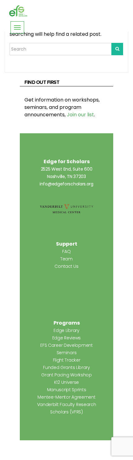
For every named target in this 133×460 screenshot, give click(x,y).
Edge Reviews (66, 338)
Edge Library (66, 330)
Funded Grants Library (66, 367)
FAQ (66, 251)
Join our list (80, 114)
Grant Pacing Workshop (66, 375)
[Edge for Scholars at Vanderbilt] (18, 11)
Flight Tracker (66, 360)
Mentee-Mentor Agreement (66, 397)
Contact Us (66, 266)
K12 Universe (66, 382)
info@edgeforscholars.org (66, 184)
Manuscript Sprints (66, 390)
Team (66, 259)
